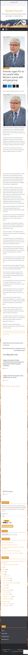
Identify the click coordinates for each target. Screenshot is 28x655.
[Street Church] (3, 29)
